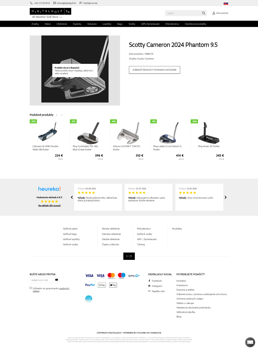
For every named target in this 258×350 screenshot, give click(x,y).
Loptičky (107, 23)
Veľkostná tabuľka (185, 312)
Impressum (182, 285)
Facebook (157, 280)
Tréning (141, 244)
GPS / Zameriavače (146, 239)
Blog (178, 316)
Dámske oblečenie (111, 234)
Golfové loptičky (71, 239)
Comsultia (155, 332)
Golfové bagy (70, 234)
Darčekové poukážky (195, 23)
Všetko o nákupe (185, 303)
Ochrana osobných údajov (189, 298)
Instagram (157, 286)
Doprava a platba (185, 289)
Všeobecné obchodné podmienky (193, 307)
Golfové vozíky (70, 244)
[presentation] (57, 114)
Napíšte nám (158, 291)
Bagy (120, 23)
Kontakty (181, 280)
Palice (48, 23)
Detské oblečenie (111, 239)
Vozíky (132, 23)
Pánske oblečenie (111, 228)
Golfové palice (70, 228)
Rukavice (92, 23)
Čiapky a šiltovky (110, 244)
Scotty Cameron (145, 58)
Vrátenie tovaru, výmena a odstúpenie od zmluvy (201, 294)
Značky (35, 23)
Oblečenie (62, 23)
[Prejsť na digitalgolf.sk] (226, 3)
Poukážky (177, 228)
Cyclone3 (141, 332)
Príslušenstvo (172, 23)
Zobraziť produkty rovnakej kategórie (154, 69)
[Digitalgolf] (129, 256)
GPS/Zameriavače (150, 23)
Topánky (77, 23)
